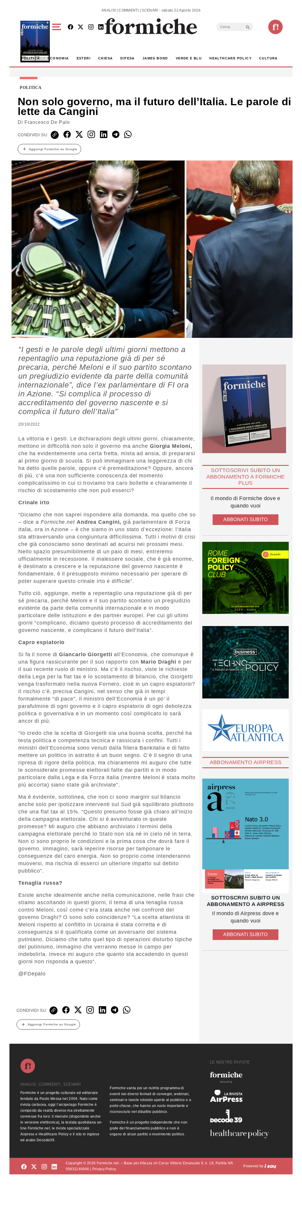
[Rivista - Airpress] (242, 1096)
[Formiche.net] (275, 27)
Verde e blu (189, 58)
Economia (58, 58)
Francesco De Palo (47, 122)
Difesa (127, 58)
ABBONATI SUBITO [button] (245, 519)
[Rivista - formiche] (242, 1077)
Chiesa (105, 58)
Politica (30, 58)
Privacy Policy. (104, 1169)
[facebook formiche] (24, 1167)
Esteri (84, 58)
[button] (57, 41)
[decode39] (242, 1116)
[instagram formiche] (44, 1167)
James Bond (155, 58)
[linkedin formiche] (54, 1167)
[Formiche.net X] (81, 27)
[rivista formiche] (245, 836)
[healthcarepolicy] (242, 1134)
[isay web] (270, 1166)
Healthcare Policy (230, 58)
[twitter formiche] (34, 1167)
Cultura (268, 58)
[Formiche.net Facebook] (70, 27)
